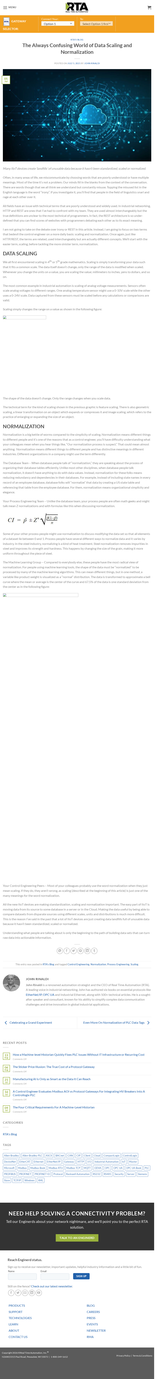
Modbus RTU (56, 1167)
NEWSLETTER (96, 1330)
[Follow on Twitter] (18, 1293)
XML (40, 1180)
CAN (70, 1155)
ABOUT (14, 1330)
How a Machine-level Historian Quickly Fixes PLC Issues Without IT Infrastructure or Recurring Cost (79, 1054)
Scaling (134, 964)
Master (133, 1161)
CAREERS (93, 1312)
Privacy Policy (123, 1355)
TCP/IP (17, 1180)
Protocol (58, 1174)
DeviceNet (10, 1161)
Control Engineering (78, 964)
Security (119, 1174)
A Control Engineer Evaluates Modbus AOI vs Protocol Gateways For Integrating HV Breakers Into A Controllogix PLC (79, 1093)
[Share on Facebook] (67, 951)
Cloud (97, 1155)
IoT (124, 1161)
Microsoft (9, 1167)
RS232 (96, 1174)
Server (130, 1174)
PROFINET (25, 1174)
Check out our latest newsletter (51, 1286)
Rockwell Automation (77, 1174)
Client (87, 1155)
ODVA (97, 1167)
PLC (147, 1167)
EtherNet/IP (34, 994)
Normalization (98, 964)
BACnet (60, 1155)
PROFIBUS (10, 1174)
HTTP (81, 1161)
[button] (9, 7)
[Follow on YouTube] (39, 1293)
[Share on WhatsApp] (60, 951)
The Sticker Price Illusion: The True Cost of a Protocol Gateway (54, 1067)
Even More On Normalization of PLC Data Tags (114, 1022)
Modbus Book (37, 1167)
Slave (7, 1180)
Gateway (69, 1161)
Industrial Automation (107, 1161)
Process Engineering (118, 964)
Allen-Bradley (11, 1155)
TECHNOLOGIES (20, 1318)
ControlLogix (130, 1155)
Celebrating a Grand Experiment (30, 1022)
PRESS (91, 1318)
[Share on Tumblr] (94, 951)
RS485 (107, 1174)
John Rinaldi (92, 63)
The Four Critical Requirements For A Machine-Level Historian (54, 1107)
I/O (89, 1161)
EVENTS (92, 1324)
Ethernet (38, 1161)
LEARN (13, 1324)
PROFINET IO (42, 1174)
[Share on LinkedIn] (87, 951)
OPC (107, 1167)
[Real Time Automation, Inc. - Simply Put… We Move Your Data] (77, 7)
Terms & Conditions (142, 1355)
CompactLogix (111, 1155)
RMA (90, 1337)
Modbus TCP (73, 1167)
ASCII (49, 1155)
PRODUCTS (17, 1305)
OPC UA (48, 994)
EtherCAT (24, 1161)
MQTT (87, 1167)
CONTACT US (18, 1337)
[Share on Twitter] (73, 951)
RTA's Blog (77, 39)
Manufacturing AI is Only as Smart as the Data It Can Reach (52, 1079)
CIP (78, 1155)
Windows (30, 1180)
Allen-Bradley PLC (32, 1155)
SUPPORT (15, 1312)
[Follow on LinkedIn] (32, 1293)
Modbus (22, 1167)
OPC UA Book (133, 1167)
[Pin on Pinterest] (80, 951)
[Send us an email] (25, 1293)
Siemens (142, 1174)
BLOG (91, 1305)
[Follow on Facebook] (11, 1293)
